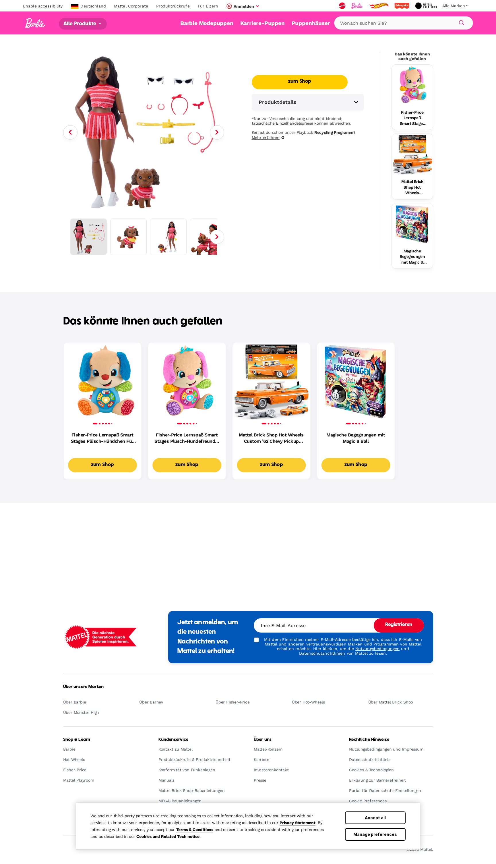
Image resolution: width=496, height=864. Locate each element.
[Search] (460, 21)
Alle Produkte (80, 23)
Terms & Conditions (194, 829)
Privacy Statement (297, 822)
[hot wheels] (379, 5)
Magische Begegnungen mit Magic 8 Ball (412, 257)
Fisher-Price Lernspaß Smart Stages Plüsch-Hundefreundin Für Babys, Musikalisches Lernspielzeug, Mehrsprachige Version (412, 118)
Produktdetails (278, 102)
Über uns (263, 740)
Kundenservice (173, 740)
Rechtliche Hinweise (369, 740)
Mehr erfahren (266, 137)
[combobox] (403, 23)
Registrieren (398, 625)
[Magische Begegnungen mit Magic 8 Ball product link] (412, 223)
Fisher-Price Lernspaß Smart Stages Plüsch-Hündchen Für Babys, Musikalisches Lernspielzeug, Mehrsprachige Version (102, 438)
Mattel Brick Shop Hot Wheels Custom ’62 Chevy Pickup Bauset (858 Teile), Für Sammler (412, 187)
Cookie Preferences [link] (367, 801)
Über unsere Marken (83, 687)
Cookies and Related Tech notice (167, 836)
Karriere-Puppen (262, 23)
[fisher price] (402, 5)
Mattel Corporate (131, 6)
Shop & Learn (76, 740)
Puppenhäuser (311, 23)
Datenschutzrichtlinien (322, 653)
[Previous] (70, 132)
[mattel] (342, 5)
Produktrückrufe (173, 6)
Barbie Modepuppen (206, 23)
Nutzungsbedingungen (377, 648)
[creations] (426, 5)
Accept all (375, 817)
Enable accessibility (43, 6)
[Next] (217, 132)
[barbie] (357, 5)
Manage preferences (375, 834)
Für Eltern (208, 6)
